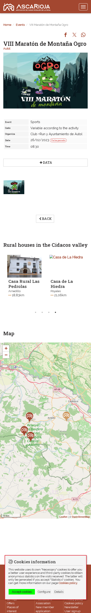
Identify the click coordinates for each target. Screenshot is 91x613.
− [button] (6, 355)
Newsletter (71, 607)
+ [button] (6, 348)
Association (43, 603)
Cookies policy (73, 603)
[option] (24, 280)
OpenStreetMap (81, 516)
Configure (44, 591)
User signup (72, 611)
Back (47, 219)
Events (20, 24)
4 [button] (55, 312)
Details (58, 591)
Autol (6, 48)
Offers (10, 603)
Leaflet (63, 516)
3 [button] (49, 312)
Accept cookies (22, 591)
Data (47, 162)
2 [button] (42, 312)
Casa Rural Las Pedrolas (24, 283)
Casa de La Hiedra (62, 283)
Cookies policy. (68, 583)
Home (7, 24)
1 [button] (35, 312)
